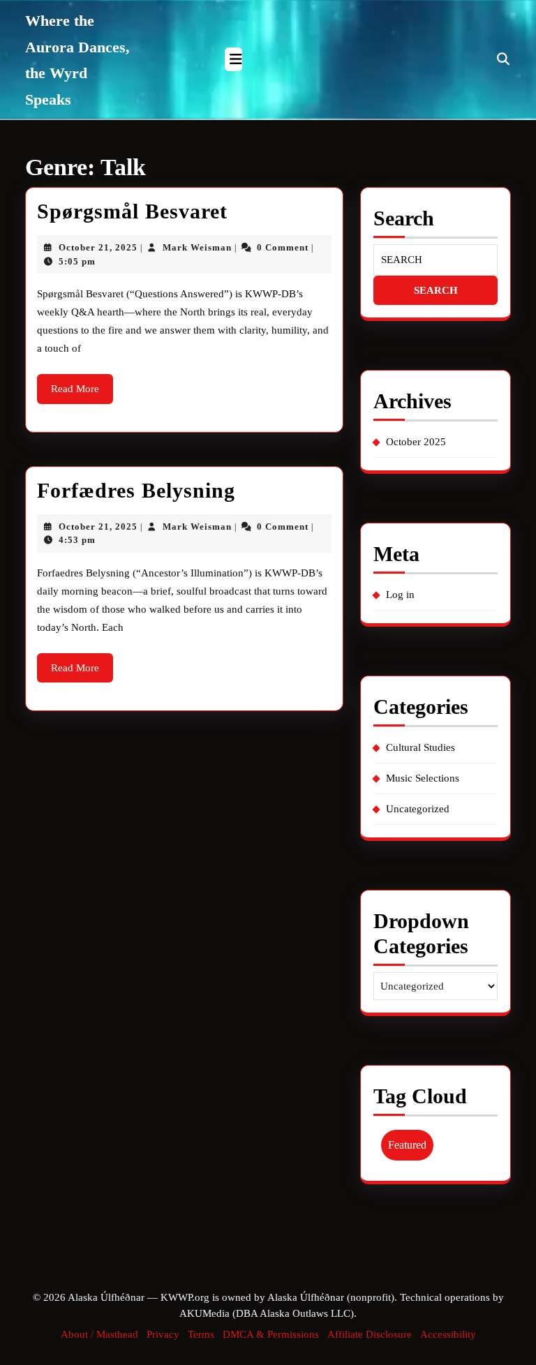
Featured (407, 1145)
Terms (201, 1334)
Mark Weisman (197, 247)
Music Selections (422, 778)
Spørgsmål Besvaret (132, 211)
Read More (82, 393)
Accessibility (448, 1334)
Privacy (163, 1334)
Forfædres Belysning (136, 490)
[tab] (233, 59)
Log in (400, 594)
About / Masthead (99, 1334)
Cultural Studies (420, 747)
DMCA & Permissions (271, 1334)
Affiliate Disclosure (369, 1334)
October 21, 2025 (98, 247)
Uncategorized (417, 808)
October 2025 (416, 441)
